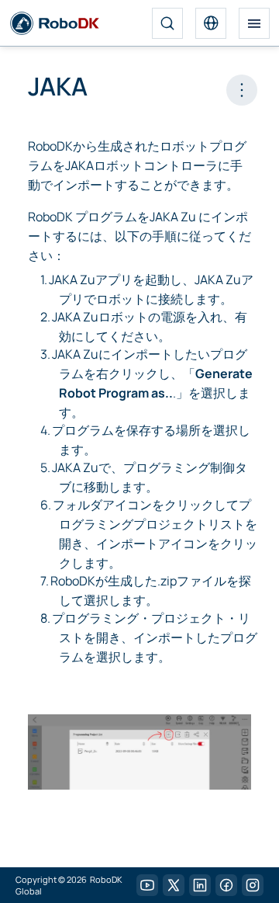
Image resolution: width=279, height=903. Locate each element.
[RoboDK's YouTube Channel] (147, 885)
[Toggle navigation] (254, 23)
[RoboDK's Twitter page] (173, 885)
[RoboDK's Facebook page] (226, 885)
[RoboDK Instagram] (252, 885)
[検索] (167, 23)
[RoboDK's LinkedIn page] (200, 885)
